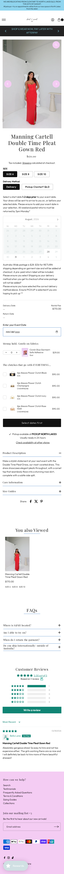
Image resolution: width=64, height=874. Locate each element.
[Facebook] (4, 858)
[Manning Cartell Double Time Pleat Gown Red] (17, 554)
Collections (8, 803)
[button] (17, 686)
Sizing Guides (10, 799)
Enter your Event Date (14, 325)
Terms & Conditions (13, 796)
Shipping (26, 162)
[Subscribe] (56, 827)
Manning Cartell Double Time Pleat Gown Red (17, 575)
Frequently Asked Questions (17, 792)
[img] (10, 731)
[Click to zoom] (56, 44)
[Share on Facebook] (30, 501)
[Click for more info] (25, 352)
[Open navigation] (3, 20)
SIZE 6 (10, 174)
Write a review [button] (32, 710)
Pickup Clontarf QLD (37, 186)
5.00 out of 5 (40, 675)
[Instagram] (8, 858)
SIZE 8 (25, 174)
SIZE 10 (42, 174)
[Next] (58, 31)
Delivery (11, 186)
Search (7, 785)
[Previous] (5, 31)
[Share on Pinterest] (41, 501)
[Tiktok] (13, 858)
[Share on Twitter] (36, 501)
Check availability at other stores (33, 442)
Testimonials (9, 788)
